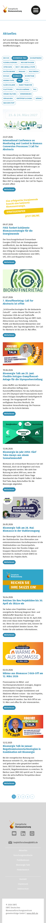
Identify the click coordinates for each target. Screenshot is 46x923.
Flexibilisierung (10, 62)
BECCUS (6, 58)
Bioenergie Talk (20, 58)
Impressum (23, 884)
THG (34, 89)
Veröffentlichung (24, 98)
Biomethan (29, 76)
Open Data (7, 67)
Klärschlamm (9, 85)
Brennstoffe (8, 80)
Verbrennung (26, 94)
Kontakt (23, 879)
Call (20, 80)
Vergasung (8, 98)
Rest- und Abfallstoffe (25, 67)
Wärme (39, 98)
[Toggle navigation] (36, 10)
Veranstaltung (9, 94)
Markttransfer (25, 85)
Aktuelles (23, 850)
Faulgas (22, 71)
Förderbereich (23, 870)
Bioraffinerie (36, 58)
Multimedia (34, 71)
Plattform (8, 89)
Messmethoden (27, 62)
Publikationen (23, 860)
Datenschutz (23, 889)
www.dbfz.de (32, 913)
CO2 (26, 80)
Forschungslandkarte (23, 855)
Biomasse (17, 76)
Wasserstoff (8, 103)
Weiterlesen (9, 189)
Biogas (6, 76)
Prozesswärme (22, 89)
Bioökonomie (9, 71)
